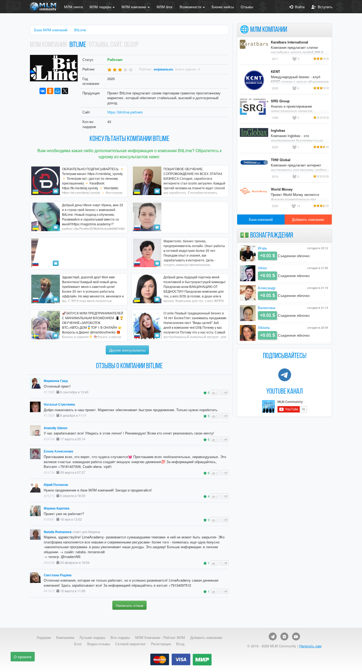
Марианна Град (56, 381)
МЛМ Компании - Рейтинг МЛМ (160, 637)
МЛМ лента (73, 6)
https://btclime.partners (125, 112)
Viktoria (264, 327)
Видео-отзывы (98, 644)
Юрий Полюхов (56, 484)
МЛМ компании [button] (134, 6)
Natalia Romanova (58, 532)
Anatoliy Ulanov (56, 428)
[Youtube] (296, 636)
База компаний (261, 219)
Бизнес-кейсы (223, 6)
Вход (180, 644)
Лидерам (44, 637)
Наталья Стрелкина (59, 404)
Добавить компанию (308, 219)
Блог (78, 644)
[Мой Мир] (57, 91)
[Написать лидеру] (56, 191)
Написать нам (310, 645)
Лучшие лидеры (92, 637)
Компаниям (65, 637)
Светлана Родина (58, 575)
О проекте (23, 656)
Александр (266, 287)
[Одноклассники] (50, 91)
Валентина (266, 307)
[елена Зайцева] (78, 253)
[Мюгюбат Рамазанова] (180, 217)
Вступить (324, 6)
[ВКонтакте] (42, 91)
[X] (65, 91)
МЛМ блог (165, 6)
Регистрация (161, 644)
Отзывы (247, 6)
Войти (298, 6)
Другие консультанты (127, 350)
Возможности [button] (191, 6)
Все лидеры (120, 637)
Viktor (262, 267)
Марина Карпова (56, 508)
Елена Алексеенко (58, 451)
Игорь (262, 248)
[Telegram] (273, 636)
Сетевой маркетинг (130, 644)
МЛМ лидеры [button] (101, 6)
